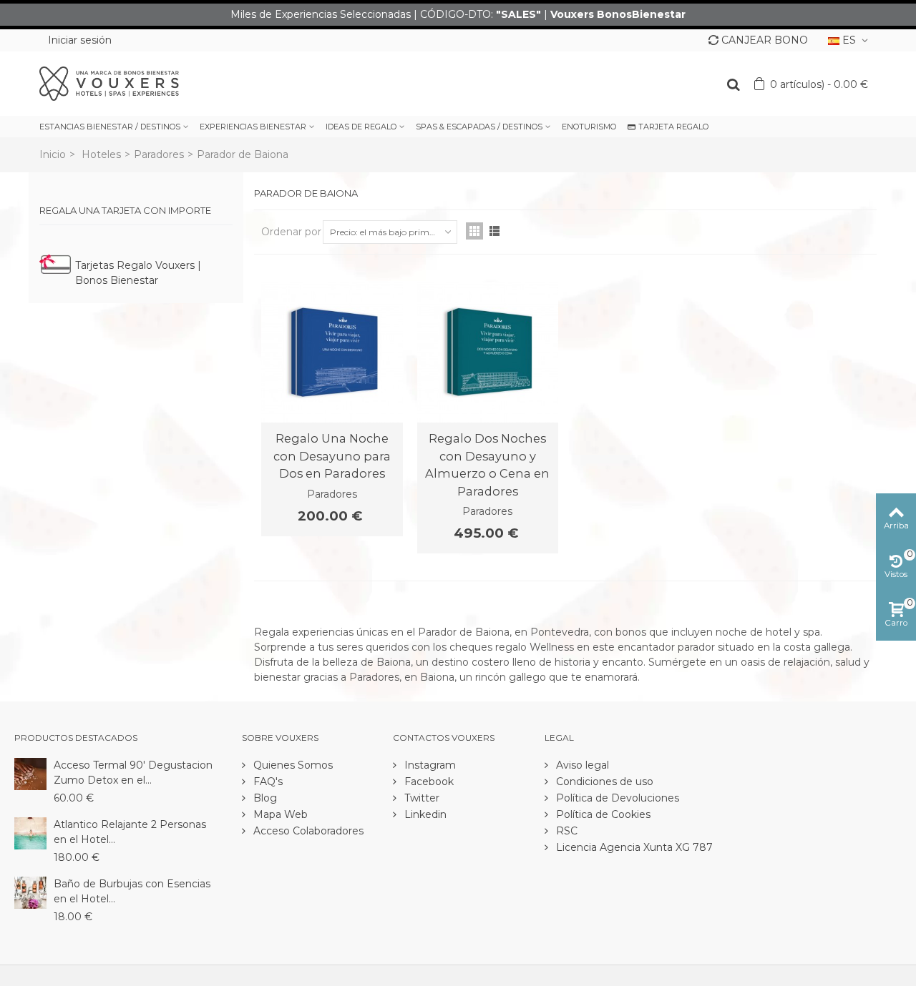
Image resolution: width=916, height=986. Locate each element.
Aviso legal (581, 765)
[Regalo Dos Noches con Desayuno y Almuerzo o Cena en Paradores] (488, 352)
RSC (565, 830)
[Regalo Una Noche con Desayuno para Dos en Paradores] (332, 352)
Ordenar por (291, 231)
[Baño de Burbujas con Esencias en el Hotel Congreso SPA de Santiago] (30, 891)
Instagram (428, 765)
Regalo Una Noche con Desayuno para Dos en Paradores (332, 455)
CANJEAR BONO (764, 40)
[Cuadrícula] (474, 231)
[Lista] (494, 231)
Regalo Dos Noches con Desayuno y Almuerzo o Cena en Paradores (487, 464)
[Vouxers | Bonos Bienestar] (109, 83)
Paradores (159, 154)
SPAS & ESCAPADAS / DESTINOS (479, 127)
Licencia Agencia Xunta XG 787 (633, 847)
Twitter (420, 798)
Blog (263, 798)
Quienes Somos (291, 765)
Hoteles (101, 154)
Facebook (427, 781)
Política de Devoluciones (616, 798)
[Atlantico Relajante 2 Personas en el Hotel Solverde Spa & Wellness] (30, 832)
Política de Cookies (602, 814)
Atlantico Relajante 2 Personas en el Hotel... (130, 832)
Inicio (52, 154)
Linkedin (424, 814)
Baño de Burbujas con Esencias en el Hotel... (132, 891)
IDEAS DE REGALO (361, 127)
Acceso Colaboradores (307, 830)
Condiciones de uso (603, 781)
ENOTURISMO (589, 127)
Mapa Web (279, 814)
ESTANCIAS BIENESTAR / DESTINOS (109, 127)
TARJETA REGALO (673, 127)
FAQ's (266, 781)
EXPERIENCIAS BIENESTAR (253, 127)
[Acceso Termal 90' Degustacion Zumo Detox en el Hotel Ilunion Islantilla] (30, 772)
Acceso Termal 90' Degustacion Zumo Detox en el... (133, 773)
